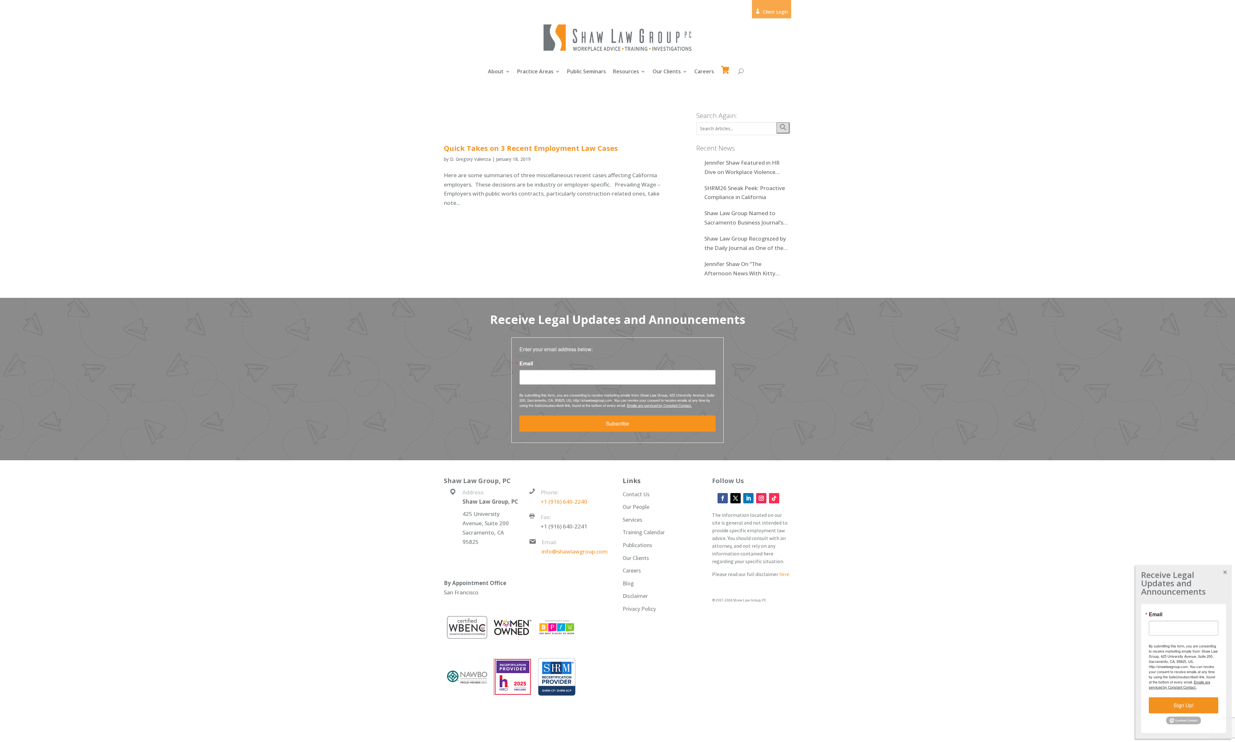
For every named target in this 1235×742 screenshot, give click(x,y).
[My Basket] (726, 67)
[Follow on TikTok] (774, 498)
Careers (704, 72)
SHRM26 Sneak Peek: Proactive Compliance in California (744, 192)
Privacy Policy (639, 608)
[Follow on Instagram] (761, 498)
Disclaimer (635, 596)
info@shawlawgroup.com (575, 551)
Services (632, 519)
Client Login (771, 12)
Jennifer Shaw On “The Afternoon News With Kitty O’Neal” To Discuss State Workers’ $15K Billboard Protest (746, 269)
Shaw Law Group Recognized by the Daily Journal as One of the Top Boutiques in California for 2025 (745, 244)
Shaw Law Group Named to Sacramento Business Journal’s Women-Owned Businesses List (744, 218)
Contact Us (636, 494)
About (496, 72)
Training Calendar (644, 532)
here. (784, 574)
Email (526, 363)
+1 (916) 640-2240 (564, 501)
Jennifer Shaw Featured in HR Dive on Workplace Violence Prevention (742, 168)
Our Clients (667, 72)
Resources (626, 72)
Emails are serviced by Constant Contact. (659, 405)
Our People (636, 506)
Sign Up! (1184, 705)
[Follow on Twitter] (735, 498)
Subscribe (617, 423)
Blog (628, 583)
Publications (637, 545)
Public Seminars (586, 72)
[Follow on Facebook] (723, 498)
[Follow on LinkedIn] (748, 498)
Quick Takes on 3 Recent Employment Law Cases (531, 148)
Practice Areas (535, 72)
